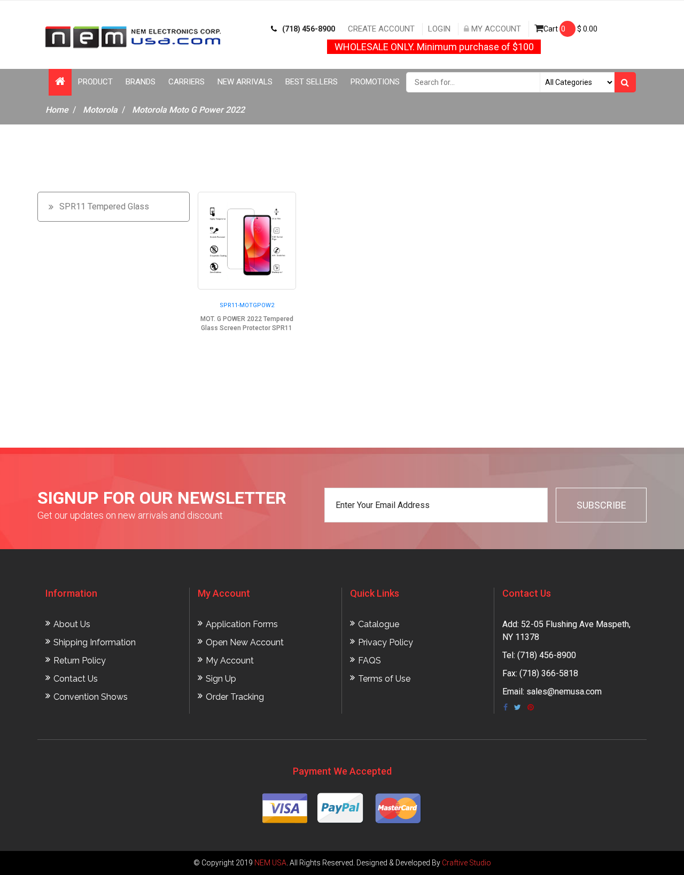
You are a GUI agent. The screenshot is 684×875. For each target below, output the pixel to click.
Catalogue (378, 624)
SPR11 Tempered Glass (104, 206)
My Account (495, 29)
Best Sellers (311, 82)
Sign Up (221, 679)
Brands (141, 82)
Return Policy (79, 660)
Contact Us (75, 679)
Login (439, 29)
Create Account (381, 29)
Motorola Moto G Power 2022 (188, 110)
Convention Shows (90, 697)
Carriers (186, 82)
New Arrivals (245, 82)
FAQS (369, 660)
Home (56, 110)
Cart (570, 29)
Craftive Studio (466, 862)
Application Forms (242, 624)
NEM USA (270, 862)
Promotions (375, 82)
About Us (71, 624)
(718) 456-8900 (308, 29)
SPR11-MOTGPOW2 (247, 305)
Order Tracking (235, 697)
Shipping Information (94, 642)
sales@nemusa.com (564, 691)
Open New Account (245, 642)
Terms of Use (384, 679)
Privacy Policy (385, 642)
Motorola (100, 110)
